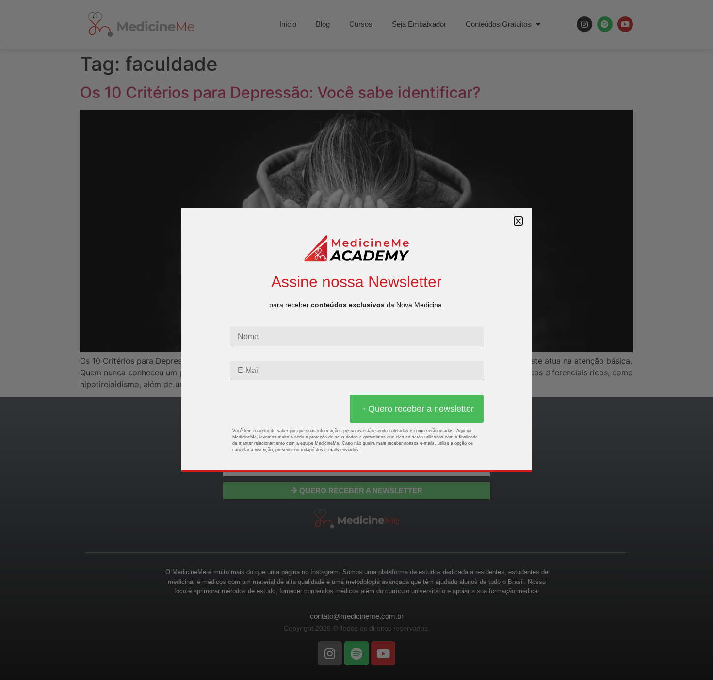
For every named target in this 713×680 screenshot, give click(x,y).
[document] (356, 340)
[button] (518, 221)
